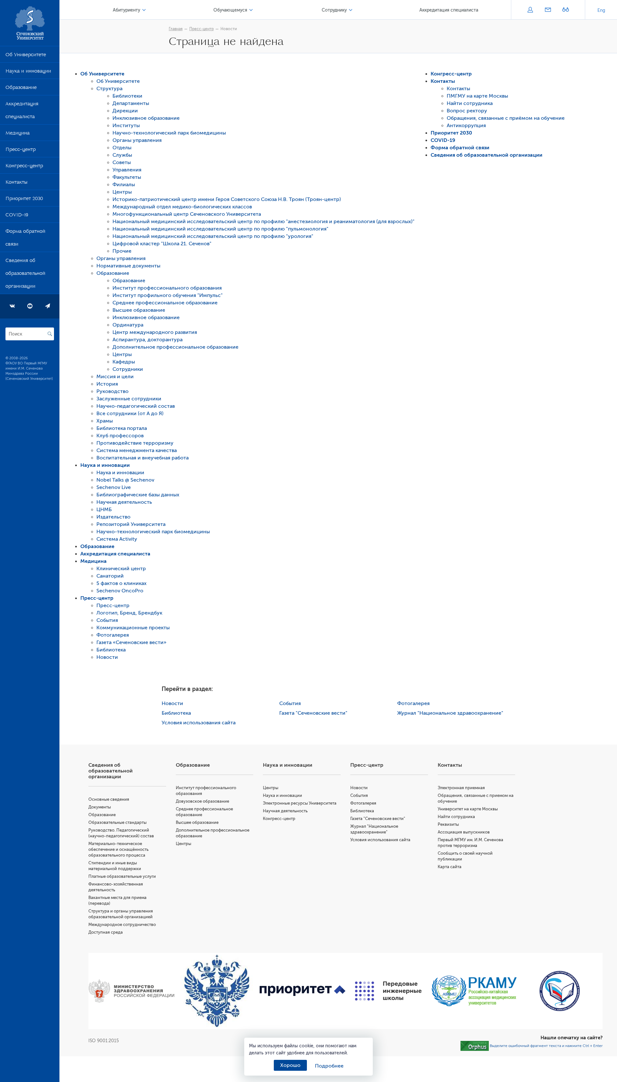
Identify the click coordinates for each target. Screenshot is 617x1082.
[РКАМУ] (474, 991)
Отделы (121, 148)
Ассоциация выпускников (464, 832)
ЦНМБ (104, 509)
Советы (121, 162)
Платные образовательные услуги (122, 876)
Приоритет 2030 (24, 199)
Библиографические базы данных (137, 495)
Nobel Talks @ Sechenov (125, 480)
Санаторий (110, 576)
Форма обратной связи (25, 239)
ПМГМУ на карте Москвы (477, 96)
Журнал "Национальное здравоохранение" (450, 713)
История (107, 384)
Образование (21, 88)
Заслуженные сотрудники (128, 399)
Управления (126, 170)
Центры (122, 192)
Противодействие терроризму (135, 443)
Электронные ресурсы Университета (299, 803)
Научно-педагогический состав (135, 406)
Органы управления (137, 140)
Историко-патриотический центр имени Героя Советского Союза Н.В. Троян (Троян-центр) (226, 199)
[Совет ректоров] (560, 991)
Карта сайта (449, 866)
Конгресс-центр (24, 166)
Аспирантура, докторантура (147, 340)
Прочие (121, 251)
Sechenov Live (113, 487)
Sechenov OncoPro (119, 591)
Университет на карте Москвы (468, 809)
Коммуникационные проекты (133, 628)
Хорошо (290, 1065)
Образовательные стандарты (117, 822)
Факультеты (126, 177)
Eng (601, 10)
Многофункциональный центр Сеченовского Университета (186, 214)
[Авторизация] (530, 10)
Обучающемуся (230, 10)
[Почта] (548, 10)
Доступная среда (105, 932)
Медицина (17, 134)
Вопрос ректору (467, 111)
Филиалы (123, 185)
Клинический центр (121, 569)
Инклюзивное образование (146, 118)
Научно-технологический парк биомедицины (169, 133)
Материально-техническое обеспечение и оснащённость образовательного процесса (118, 849)
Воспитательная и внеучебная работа (142, 458)
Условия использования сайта (199, 723)
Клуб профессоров (120, 436)
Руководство (112, 391)
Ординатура (127, 325)
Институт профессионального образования (167, 288)
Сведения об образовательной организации (25, 274)
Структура (109, 89)
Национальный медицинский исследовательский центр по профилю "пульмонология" (220, 229)
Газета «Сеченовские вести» (131, 642)
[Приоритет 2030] (302, 991)
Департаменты (130, 103)
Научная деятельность (124, 502)
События (107, 620)
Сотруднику (334, 10)
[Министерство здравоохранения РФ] (131, 991)
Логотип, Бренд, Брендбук (129, 613)
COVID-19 (16, 216)
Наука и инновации (28, 72)
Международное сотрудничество (122, 924)
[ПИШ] (388, 991)
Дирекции (125, 111)
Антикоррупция (466, 125)
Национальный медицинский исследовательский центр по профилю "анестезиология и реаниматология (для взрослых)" (263, 221)
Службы (122, 155)
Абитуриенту (126, 10)
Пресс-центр (20, 150)
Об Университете (25, 55)
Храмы (104, 421)
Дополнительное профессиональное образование (175, 347)
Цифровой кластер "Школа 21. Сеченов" (161, 244)
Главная (176, 29)
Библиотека (111, 650)
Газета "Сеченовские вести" (313, 713)
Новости (228, 29)
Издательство (113, 517)
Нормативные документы (128, 266)
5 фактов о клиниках (121, 583)
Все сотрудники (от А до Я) (130, 413)
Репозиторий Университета (130, 524)
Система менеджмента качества (136, 450)
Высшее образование (138, 310)
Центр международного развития (154, 332)
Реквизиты (448, 824)
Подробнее (329, 1066)
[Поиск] (50, 333)
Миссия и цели (115, 377)
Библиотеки (127, 96)
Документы (99, 807)
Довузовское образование (202, 801)
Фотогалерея (112, 635)
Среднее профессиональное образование (165, 303)
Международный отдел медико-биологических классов (182, 207)
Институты (126, 125)
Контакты (16, 183)
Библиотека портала (121, 428)
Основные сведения (108, 799)
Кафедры (123, 362)
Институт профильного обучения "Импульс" (167, 295)
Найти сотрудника (470, 103)
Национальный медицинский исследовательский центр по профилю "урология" (212, 236)
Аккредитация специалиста (21, 111)
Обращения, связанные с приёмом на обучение (506, 118)
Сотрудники (127, 369)
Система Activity (116, 539)
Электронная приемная (461, 787)
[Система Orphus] (475, 1045)
